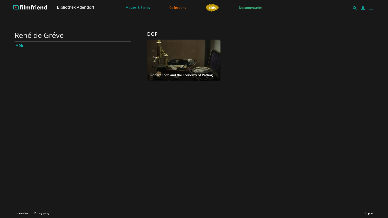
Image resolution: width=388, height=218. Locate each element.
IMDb (19, 45)
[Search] (355, 8)
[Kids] (212, 7)
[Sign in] (363, 8)
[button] (371, 8)
